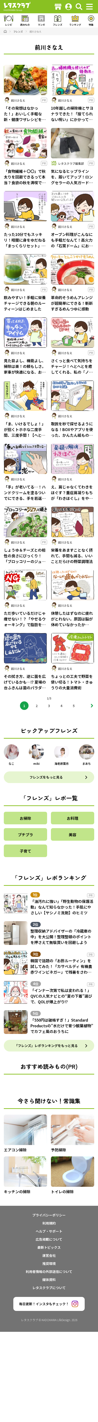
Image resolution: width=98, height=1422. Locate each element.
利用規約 (49, 1223)
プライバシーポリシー (49, 1215)
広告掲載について (49, 1239)
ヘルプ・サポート (49, 1231)
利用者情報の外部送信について (49, 1271)
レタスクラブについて (49, 1287)
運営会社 (49, 1255)
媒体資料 (49, 1279)
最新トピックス (49, 1247)
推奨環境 (49, 1263)
